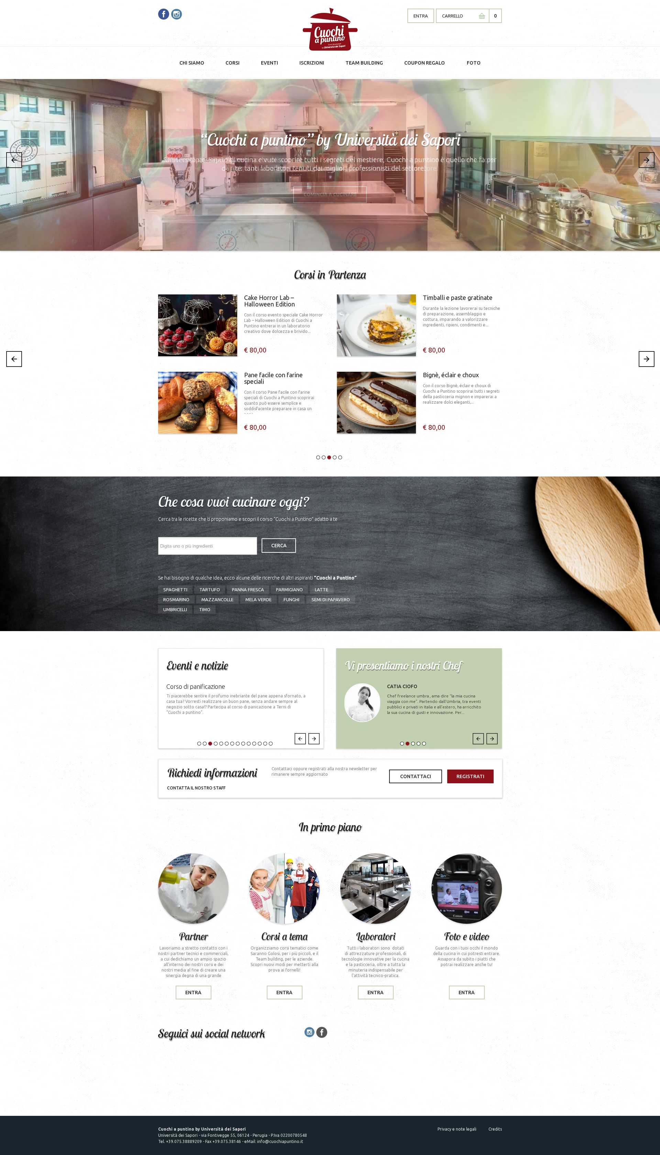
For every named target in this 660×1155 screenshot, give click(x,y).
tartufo (209, 589)
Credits (495, 1129)
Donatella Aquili (410, 686)
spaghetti (175, 589)
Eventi (269, 63)
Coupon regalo (424, 63)
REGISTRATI (470, 776)
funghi (291, 599)
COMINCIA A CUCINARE (330, 194)
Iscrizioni (311, 63)
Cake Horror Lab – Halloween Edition (269, 300)
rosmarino (176, 599)
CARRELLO (452, 15)
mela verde (258, 599)
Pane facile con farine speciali (273, 378)
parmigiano (289, 589)
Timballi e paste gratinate (458, 297)
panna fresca (248, 589)
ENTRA (421, 15)
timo (204, 609)
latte (321, 589)
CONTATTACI (415, 776)
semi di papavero (330, 599)
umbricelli (175, 609)
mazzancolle (217, 599)
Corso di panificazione (195, 686)
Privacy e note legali (457, 1129)
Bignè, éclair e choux (451, 375)
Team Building (364, 63)
